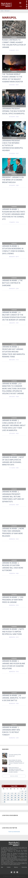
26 (11, 799)
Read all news (14, 776)
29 (22, 799)
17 (4, 797)
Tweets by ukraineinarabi (14, 831)
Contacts (8, 867)
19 (11, 797)
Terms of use (24, 867)
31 (4, 801)
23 (25, 797)
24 (4, 799)
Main (2, 867)
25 (8, 799)
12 (11, 795)
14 (18, 795)
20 (15, 797)
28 (18, 799)
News (2, 10)
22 (22, 797)
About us (16, 867)
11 (8, 795)
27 (15, 799)
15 (22, 795)
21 (18, 797)
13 (15, 795)
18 (8, 797)
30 (25, 799)
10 (4, 795)
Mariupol (7, 10)
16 (25, 795)
